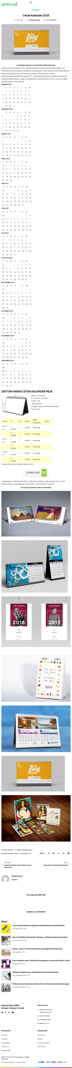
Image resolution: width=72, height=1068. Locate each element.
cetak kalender (8, 850)
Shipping (40, 1039)
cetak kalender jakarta (24, 850)
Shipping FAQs (6, 1050)
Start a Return (5, 1043)
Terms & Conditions (7, 1062)
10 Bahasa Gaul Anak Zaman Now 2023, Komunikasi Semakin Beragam (40, 984)
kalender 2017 (26, 853)
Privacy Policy (21, 1062)
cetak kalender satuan (11, 853)
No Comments (51, 20)
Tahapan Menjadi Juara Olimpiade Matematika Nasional (35, 972)
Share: (42, 853)
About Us (4, 1035)
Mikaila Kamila (35, 20)
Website (14, 879)
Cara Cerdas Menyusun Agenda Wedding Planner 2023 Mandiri (38, 925)
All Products (41, 1046)
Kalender (36, 10)
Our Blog (4, 1039)
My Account (41, 1035)
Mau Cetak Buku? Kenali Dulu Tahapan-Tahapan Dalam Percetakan (40, 937)
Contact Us (5, 1046)
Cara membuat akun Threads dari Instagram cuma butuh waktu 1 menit (41, 960)
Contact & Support (43, 1043)
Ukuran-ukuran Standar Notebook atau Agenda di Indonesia (37, 949)
